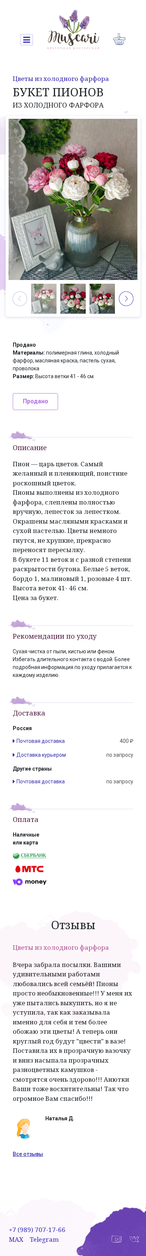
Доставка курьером (41, 755)
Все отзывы (28, 1154)
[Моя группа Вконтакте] (134, 1238)
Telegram (44, 1239)
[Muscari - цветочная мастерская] (73, 29)
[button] (126, 298)
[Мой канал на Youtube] (117, 1238)
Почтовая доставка (40, 741)
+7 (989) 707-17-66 (37, 1229)
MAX (16, 1239)
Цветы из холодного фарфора (61, 78)
